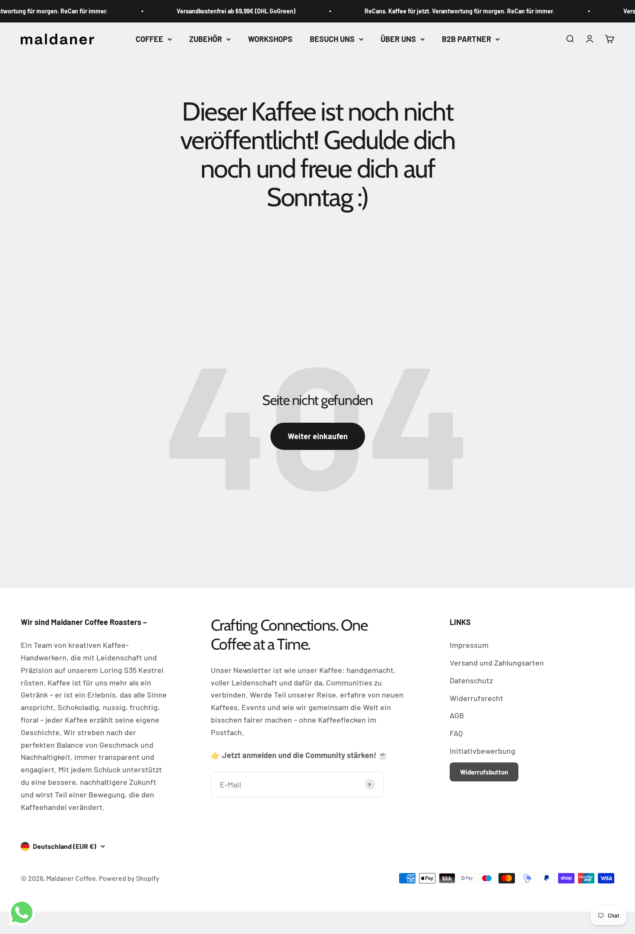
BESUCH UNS (332, 39)
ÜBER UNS (398, 39)
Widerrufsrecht (476, 698)
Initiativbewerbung (482, 750)
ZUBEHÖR (205, 39)
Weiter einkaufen (318, 436)
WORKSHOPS (270, 39)
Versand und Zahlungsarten (497, 662)
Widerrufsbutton (484, 772)
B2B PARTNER (466, 39)
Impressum (469, 645)
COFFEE (149, 39)
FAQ (456, 733)
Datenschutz (471, 680)
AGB (457, 715)
